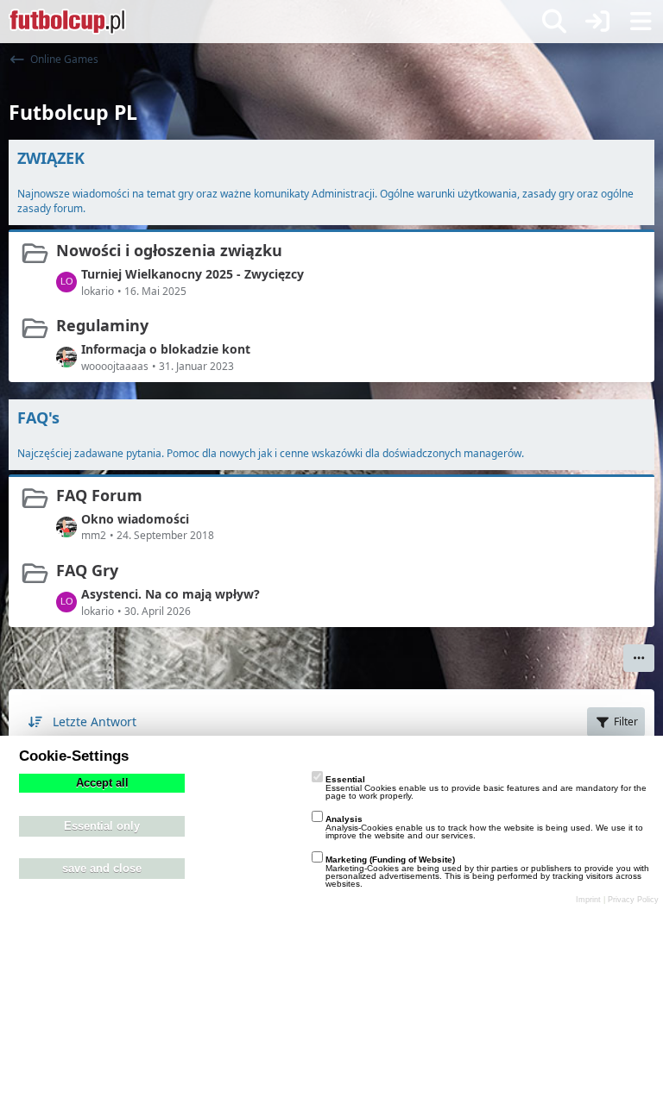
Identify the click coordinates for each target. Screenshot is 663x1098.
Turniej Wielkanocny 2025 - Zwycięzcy (192, 274)
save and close (102, 869)
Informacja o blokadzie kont (165, 349)
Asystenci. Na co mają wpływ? (170, 594)
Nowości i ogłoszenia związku (169, 250)
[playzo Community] (67, 21)
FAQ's (38, 417)
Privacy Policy (633, 899)
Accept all (102, 783)
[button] (638, 658)
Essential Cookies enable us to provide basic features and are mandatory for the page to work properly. (486, 787)
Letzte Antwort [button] (94, 721)
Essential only (102, 826)
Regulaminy (102, 325)
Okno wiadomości (135, 519)
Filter (626, 721)
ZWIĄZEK (51, 157)
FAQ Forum (99, 495)
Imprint (588, 899)
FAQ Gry (87, 570)
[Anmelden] (597, 21)
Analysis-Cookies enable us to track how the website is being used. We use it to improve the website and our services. (484, 827)
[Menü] (640, 21)
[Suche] (554, 21)
